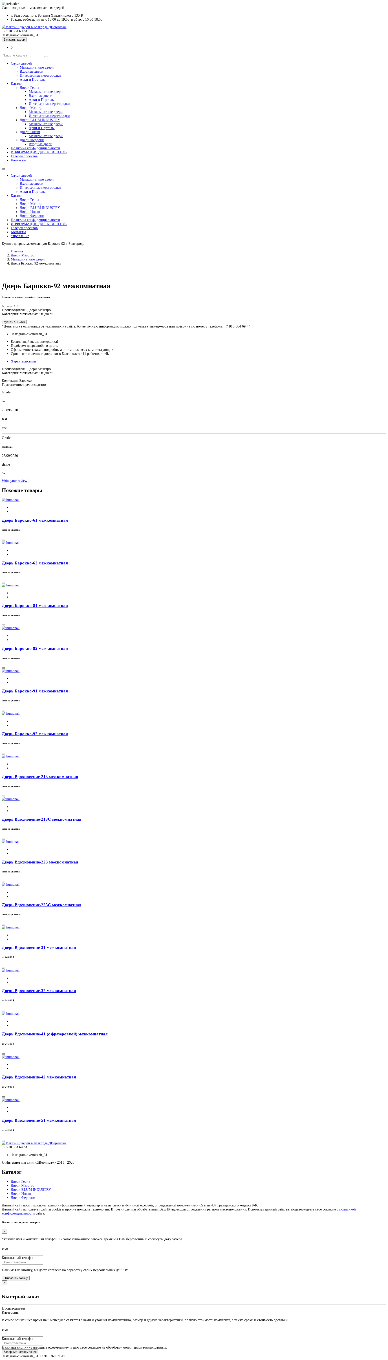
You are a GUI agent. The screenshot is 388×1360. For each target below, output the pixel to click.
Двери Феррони (32, 140)
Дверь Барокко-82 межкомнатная (35, 648)
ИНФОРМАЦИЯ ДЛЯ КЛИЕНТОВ (39, 152)
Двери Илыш (30, 132)
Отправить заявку (16, 1278)
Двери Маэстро (31, 108)
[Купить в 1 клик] (3, 539)
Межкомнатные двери (37, 67)
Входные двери (31, 71)
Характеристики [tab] (23, 361)
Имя (5, 1249)
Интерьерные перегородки (40, 75)
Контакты (18, 160)
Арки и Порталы (33, 79)
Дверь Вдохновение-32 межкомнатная (39, 990)
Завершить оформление (20, 1351)
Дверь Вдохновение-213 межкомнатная (40, 776)
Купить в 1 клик (14, 322)
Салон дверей (21, 63)
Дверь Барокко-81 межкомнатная (35, 605)
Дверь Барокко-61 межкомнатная (35, 520)
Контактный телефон (18, 1258)
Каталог (17, 83)
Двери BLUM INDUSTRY (40, 120)
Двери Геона (29, 87)
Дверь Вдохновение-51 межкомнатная (39, 1120)
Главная (17, 251)
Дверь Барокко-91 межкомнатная (35, 691)
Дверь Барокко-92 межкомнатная (35, 733)
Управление (20, 236)
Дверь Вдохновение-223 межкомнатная (40, 862)
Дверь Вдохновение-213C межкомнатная (41, 819)
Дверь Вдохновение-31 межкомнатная (39, 947)
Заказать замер (14, 39)
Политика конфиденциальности (35, 148)
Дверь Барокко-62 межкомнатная (35, 563)
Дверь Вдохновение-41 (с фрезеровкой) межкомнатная (55, 1034)
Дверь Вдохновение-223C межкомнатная (41, 904)
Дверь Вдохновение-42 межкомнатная (39, 1077)
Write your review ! (15, 481)
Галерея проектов (24, 156)
